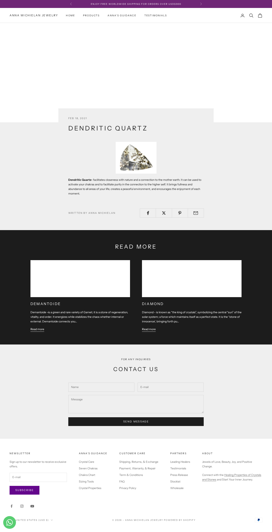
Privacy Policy (127, 488)
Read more (37, 329)
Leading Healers (180, 462)
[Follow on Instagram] (22, 506)
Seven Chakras (88, 468)
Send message (136, 421)
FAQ (122, 481)
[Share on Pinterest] (180, 213)
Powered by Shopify (180, 520)
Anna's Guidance (122, 15)
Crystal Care (86, 462)
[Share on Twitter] (164, 213)
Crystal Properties (90, 488)
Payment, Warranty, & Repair (137, 468)
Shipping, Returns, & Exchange (138, 462)
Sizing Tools (86, 481)
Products (91, 15)
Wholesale (177, 488)
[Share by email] (196, 213)
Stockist (175, 481)
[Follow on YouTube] (32, 506)
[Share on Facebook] (148, 213)
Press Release (179, 475)
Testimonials (155, 15)
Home (70, 15)
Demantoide (45, 304)
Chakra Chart (87, 475)
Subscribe (24, 490)
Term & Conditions (131, 475)
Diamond (153, 304)
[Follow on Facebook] (12, 506)
